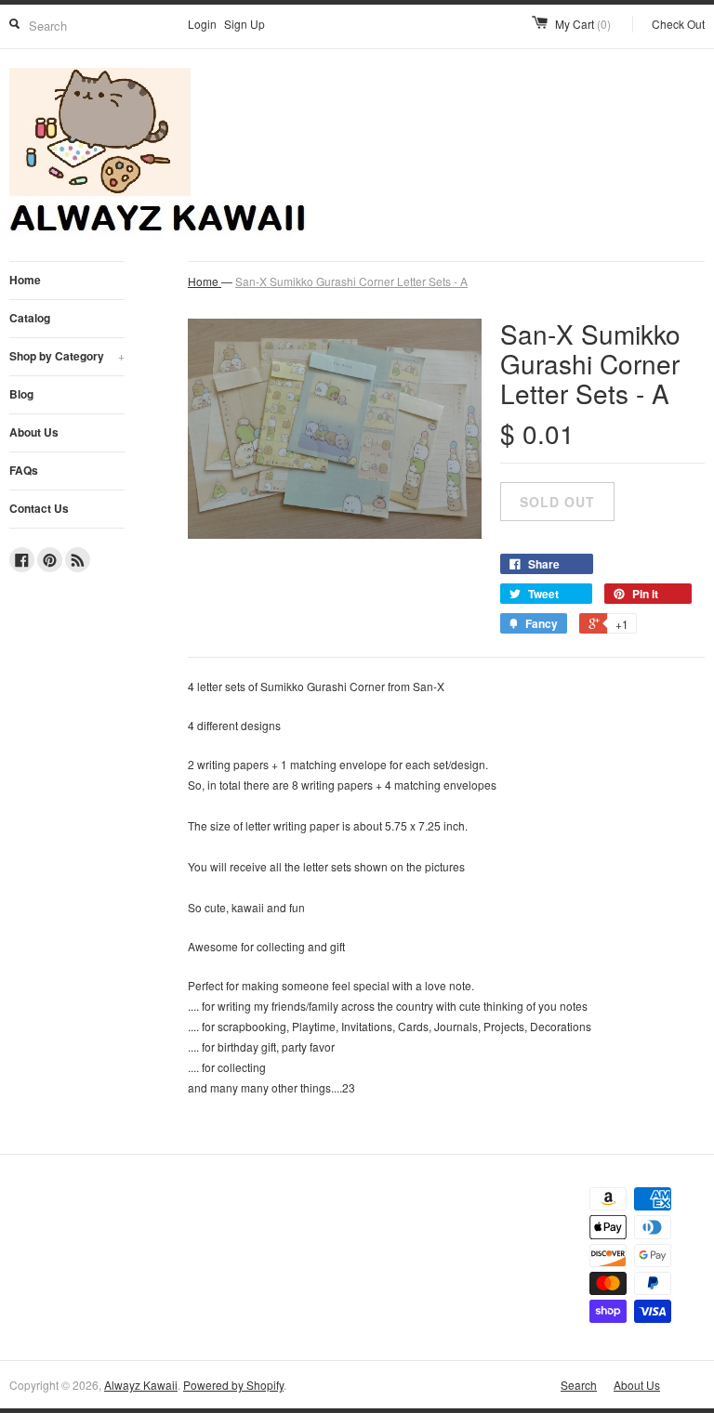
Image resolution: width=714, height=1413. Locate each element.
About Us (34, 432)
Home (25, 279)
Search (579, 1385)
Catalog (29, 317)
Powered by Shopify (233, 1385)
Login (202, 24)
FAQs (23, 470)
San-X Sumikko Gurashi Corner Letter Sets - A (351, 281)
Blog (21, 394)
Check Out (678, 24)
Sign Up (244, 24)
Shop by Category (67, 355)
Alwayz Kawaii (141, 1385)
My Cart (583, 24)
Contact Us (39, 508)
